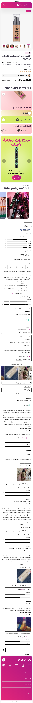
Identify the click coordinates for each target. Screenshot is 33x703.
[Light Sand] (30, 71)
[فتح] (30, 5)
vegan (27, 53)
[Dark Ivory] (20, 71)
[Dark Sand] (26, 71)
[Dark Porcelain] (22, 71)
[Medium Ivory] (24, 71)
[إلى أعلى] (3, 659)
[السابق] (29, 161)
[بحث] (4, 5)
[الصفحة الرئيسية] (22, 5)
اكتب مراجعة (14, 62)
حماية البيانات (28, 693)
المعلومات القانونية (27, 691)
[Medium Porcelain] (28, 71)
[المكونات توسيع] (29, 113)
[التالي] (4, 161)
